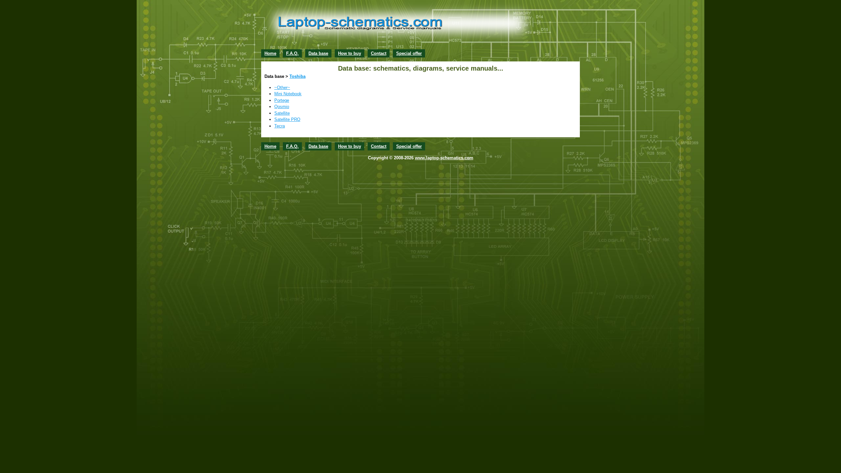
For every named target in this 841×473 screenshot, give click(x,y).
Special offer (409, 53)
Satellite (282, 113)
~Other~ (282, 87)
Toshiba (297, 76)
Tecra (279, 126)
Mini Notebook (288, 93)
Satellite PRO (287, 119)
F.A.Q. (292, 53)
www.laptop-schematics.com (444, 157)
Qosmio (281, 106)
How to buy (349, 53)
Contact (378, 53)
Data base (318, 53)
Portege (281, 100)
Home (270, 53)
